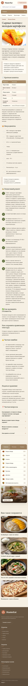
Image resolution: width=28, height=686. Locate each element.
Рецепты (10, 15)
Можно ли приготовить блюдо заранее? (10, 421)
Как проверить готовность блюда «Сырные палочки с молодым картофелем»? (11, 413)
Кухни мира (17, 15)
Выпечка (4, 639)
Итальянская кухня (6, 668)
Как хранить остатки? (8, 433)
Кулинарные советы (6, 654)
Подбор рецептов (22, 2)
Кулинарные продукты (7, 656)
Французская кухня (6, 670)
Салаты (3, 637)
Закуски (4, 635)
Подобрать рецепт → (7, 622)
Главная (4, 15)
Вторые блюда (5, 631)
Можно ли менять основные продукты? (10, 427)
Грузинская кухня (5, 674)
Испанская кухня (5, 672)
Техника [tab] (14, 447)
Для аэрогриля (5, 650)
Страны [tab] (22, 447)
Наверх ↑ (3, 682)
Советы (23, 15)
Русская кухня (5, 665)
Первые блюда (5, 633)
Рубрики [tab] (6, 447)
